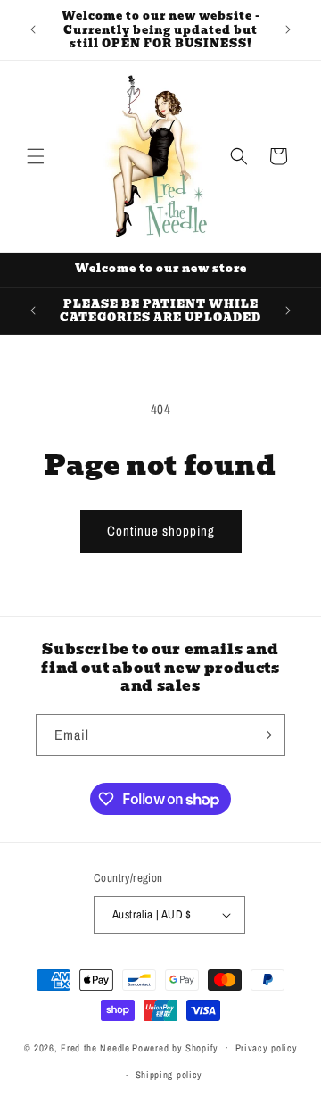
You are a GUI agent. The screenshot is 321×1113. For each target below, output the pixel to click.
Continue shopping (161, 530)
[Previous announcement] (33, 29)
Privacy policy (266, 1048)
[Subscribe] (264, 735)
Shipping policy (169, 1074)
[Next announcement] (288, 29)
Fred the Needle (95, 1047)
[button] (35, 156)
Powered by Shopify (175, 1047)
